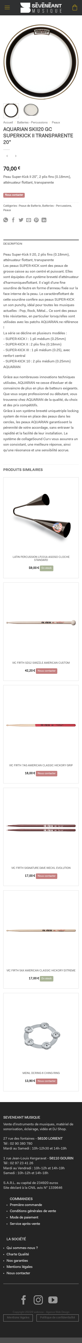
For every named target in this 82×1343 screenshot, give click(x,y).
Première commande (26, 1205)
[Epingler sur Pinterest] (36, 220)
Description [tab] (12, 243)
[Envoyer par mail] (28, 220)
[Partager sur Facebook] (13, 220)
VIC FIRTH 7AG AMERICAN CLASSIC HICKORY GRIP (41, 765)
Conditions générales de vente (33, 1211)
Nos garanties (17, 1261)
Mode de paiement (24, 1217)
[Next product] (7, 157)
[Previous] (10, 62)
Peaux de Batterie (30, 205)
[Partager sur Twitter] (21, 220)
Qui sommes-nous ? (22, 1248)
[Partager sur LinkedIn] (44, 220)
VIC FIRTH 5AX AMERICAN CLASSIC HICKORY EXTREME (41, 970)
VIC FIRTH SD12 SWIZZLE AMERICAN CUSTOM (41, 663)
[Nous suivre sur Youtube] (53, 1301)
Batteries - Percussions (32, 122)
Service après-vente (25, 1224)
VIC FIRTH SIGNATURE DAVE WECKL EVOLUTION (41, 868)
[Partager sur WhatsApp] (5, 220)
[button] (7, 7)
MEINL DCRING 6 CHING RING (41, 1073)
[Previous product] (15, 157)
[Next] (72, 62)
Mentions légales (20, 1267)
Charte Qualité (18, 1254)
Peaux (56, 122)
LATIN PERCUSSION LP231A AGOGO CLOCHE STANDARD (41, 559)
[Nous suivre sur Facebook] (23, 1301)
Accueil (8, 122)
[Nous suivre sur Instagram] (38, 1301)
